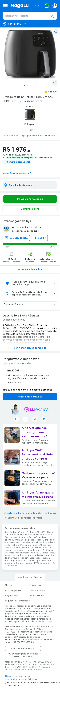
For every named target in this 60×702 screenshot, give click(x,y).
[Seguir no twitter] (16, 419)
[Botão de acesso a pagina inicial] (20, 5)
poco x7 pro (42, 540)
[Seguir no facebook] (25, 419)
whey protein (32, 542)
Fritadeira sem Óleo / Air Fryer (22, 679)
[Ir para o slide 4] (32, 85)
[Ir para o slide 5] (35, 85)
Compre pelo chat (25, 648)
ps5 (35, 537)
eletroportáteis (22, 676)
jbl (14, 555)
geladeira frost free (22, 560)
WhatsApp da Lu (13, 590)
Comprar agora (30, 209)
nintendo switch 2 (35, 550)
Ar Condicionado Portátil (16, 553)
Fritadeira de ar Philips (33, 513)
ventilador (18, 550)
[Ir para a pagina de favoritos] (37, 5)
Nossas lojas (36, 585)
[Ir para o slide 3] (30, 85)
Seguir (42, 238)
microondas (47, 542)
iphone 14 (26, 537)
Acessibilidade (37, 596)
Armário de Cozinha (14, 563)
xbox (52, 540)
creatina (19, 542)
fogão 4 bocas (42, 560)
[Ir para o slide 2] (27, 85)
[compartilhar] (54, 82)
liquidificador (27, 558)
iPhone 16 (34, 532)
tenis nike (38, 555)
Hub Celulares (24, 535)
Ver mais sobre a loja (30, 269)
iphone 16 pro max (13, 540)
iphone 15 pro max (42, 545)
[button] (52, 17)
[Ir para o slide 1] (24, 85)
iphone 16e (28, 548)
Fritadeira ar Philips (13, 518)
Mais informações (27, 577)
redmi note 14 (24, 555)
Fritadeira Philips (33, 518)
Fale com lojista (18, 238)
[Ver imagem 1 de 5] (30, 55)
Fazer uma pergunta (30, 396)
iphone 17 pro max (21, 545)
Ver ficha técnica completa (30, 348)
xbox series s (42, 548)
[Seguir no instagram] (34, 419)
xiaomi (7, 550)
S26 (43, 532)
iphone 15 (15, 537)
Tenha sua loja (37, 590)
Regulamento (12, 596)
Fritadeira (51, 513)
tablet (34, 553)
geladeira (29, 540)
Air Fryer (43, 537)
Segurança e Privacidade (17, 601)
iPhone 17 (23, 532)
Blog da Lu (10, 585)
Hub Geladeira (40, 535)
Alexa (29, 563)
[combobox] (30, 16)
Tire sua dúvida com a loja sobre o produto (27, 389)
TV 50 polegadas (42, 563)
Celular (49, 550)
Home (8, 676)
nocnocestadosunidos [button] (44, 135)
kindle (7, 545)
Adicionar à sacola (32, 199)
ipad (38, 558)
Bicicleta (44, 553)
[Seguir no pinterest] (44, 419)
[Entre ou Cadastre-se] (54, 5)
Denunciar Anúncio (13, 304)
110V (30, 130)
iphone (9, 542)
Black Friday (10, 532)
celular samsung (12, 548)
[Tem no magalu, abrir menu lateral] (5, 5)
